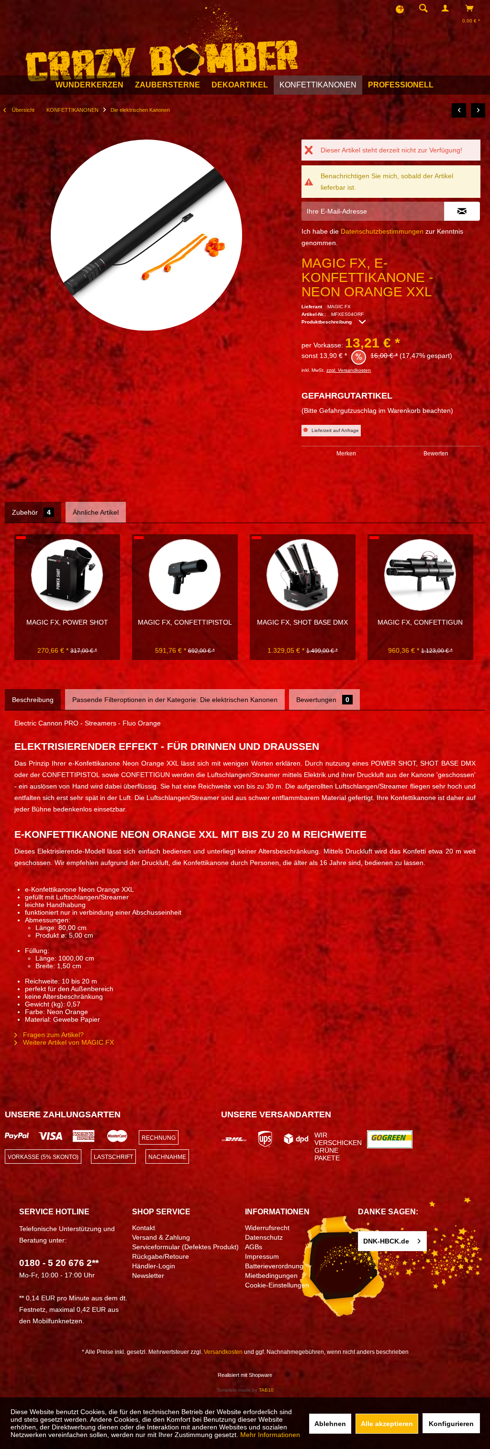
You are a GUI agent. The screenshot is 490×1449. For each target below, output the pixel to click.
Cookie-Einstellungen (277, 1285)
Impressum (262, 1256)
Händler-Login (153, 1266)
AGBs (253, 1247)
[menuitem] (421, 8)
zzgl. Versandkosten (348, 370)
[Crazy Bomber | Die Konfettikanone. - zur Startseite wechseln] (161, 41)
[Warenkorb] (472, 8)
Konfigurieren (451, 1423)
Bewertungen (322, 699)
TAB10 (266, 1390)
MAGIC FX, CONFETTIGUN (420, 622)
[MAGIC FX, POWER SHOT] (67, 575)
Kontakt (143, 1228)
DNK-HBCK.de (386, 1241)
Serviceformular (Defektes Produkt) (185, 1247)
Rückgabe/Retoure (160, 1256)
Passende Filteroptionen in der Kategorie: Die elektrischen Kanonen (175, 699)
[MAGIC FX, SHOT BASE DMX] (302, 575)
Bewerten (435, 453)
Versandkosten (223, 1352)
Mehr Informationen (270, 1434)
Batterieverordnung (274, 1266)
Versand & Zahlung (161, 1237)
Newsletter (148, 1275)
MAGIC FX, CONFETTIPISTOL (185, 622)
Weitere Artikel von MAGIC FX (67, 1042)
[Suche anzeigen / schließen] (423, 8)
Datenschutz (264, 1237)
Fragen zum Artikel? (52, 1034)
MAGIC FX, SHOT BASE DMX (302, 622)
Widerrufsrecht (267, 1228)
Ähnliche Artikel (96, 512)
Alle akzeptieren (387, 1423)
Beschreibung (33, 699)
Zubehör (31, 512)
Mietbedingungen (271, 1275)
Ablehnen (330, 1423)
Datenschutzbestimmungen (382, 231)
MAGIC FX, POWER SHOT (67, 622)
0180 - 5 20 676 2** (59, 1263)
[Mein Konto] (447, 8)
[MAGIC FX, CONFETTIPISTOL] (185, 575)
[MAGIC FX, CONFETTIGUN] (420, 575)
